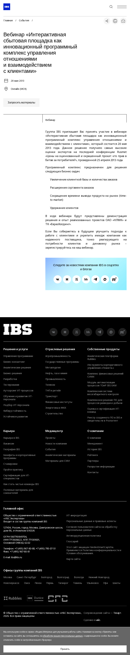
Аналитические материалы (60, 455)
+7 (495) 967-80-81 (20, 551)
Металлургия (52, 367)
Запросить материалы (21, 102)
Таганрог (63, 583)
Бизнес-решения (12, 373)
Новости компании (56, 443)
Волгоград (63, 577)
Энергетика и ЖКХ (55, 407)
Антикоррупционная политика (83, 535)
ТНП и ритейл (53, 390)
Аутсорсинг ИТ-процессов (18, 390)
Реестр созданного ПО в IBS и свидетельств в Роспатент (104, 419)
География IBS (11, 449)
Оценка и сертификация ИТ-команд (103, 410)
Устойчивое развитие (15, 416)
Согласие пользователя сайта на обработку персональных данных (91, 528)
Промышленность (55, 379)
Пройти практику (13, 469)
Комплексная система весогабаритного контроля (103, 393)
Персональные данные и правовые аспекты (91, 521)
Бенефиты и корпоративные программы (19, 457)
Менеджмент (95, 443)
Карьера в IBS (11, 437)
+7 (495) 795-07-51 (46, 548)
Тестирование (11, 384)
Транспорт (51, 396)
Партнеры (93, 460)
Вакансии (8, 443)
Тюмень (77, 583)
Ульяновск (93, 583)
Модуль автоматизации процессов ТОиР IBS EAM (101, 384)
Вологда (79, 577)
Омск (27, 583)
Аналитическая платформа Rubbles (102, 358)
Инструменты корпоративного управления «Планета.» (104, 366)
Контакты (93, 472)
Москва (7, 577)
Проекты (50, 437)
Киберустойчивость (14, 410)
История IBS (94, 449)
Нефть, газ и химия (56, 373)
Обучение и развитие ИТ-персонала (18, 398)
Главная (8, 20)
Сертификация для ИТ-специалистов (16, 477)
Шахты (116, 583)
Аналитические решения (17, 367)
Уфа (105, 583)
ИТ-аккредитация (76, 515)
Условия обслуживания (79, 553)
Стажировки (10, 463)
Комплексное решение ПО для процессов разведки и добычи (104, 401)
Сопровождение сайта (97, 612)
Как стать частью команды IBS (21, 484)
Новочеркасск (11, 583)
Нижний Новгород (99, 577)
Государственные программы (62, 361)
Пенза (38, 583)
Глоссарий (72, 541)
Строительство (54, 413)
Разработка (10, 379)
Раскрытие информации (101, 466)
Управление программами (18, 356)
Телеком (50, 384)
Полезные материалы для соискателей (18, 491)
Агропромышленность (58, 356)
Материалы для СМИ (57, 460)
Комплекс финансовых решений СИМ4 (105, 375)
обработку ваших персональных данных (63, 635)
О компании (94, 437)
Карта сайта (73, 559)
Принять (65, 649)
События (24, 20)
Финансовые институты (58, 402)
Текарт (117, 612)
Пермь (49, 583)
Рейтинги (92, 455)
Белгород (46, 577)
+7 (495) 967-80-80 (103, 7)
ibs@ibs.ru (16, 557)
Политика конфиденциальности (101, 550)
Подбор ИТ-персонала (16, 405)
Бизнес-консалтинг (14, 361)
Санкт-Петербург (26, 577)
